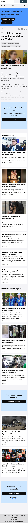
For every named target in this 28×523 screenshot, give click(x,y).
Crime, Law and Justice (13, 43)
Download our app (7, 23)
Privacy (9, 515)
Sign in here (18, 123)
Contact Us (22, 515)
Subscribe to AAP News (8, 19)
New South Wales (6, 46)
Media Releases (14, 517)
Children (4, 43)
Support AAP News (14, 493)
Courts (20, 6)
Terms (4, 515)
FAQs (13, 515)
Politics (13, 6)
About (17, 515)
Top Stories (4, 6)
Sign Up (23, 2)
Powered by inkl (14, 519)
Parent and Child (16, 46)
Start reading (14, 119)
